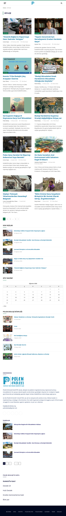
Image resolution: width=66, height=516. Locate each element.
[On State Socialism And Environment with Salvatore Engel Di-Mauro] (49, 144)
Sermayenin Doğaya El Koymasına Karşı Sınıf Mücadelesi (17, 117)
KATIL (14, 511)
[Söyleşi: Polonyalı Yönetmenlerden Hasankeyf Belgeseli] (17, 183)
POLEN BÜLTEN (29, 511)
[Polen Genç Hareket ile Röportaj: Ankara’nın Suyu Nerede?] (17, 144)
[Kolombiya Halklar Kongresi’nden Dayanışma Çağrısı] (7, 233)
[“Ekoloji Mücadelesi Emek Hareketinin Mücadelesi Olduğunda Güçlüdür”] (49, 66)
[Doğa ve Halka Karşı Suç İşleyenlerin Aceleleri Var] (7, 261)
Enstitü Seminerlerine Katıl (13, 495)
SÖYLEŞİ (5, 33)
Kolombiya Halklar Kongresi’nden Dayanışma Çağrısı (29, 231)
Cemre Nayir (6, 42)
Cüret (15, 326)
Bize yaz (6, 499)
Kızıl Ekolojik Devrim (20, 345)
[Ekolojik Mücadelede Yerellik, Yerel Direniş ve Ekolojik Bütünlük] (7, 242)
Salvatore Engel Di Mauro (41, 162)
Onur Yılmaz (6, 81)
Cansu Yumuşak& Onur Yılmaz (10, 201)
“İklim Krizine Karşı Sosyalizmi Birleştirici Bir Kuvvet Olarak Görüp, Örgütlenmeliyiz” (47, 196)
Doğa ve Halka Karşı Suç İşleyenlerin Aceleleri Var (28, 258)
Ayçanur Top (37, 44)
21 (41, 297)
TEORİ (53, 511)
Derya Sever (37, 201)
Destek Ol (7, 486)
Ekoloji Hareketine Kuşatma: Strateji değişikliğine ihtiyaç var (48, 117)
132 (16, 463)
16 (58, 294)
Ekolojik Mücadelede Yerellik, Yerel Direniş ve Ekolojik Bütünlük (33, 240)
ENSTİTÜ (20, 511)
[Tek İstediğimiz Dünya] (7, 338)
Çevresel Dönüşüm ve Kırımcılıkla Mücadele (27, 249)
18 (15, 297)
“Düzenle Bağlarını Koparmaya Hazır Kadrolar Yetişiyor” (16, 38)
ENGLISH (59, 511)
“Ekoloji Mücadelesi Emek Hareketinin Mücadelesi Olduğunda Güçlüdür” (45, 78)
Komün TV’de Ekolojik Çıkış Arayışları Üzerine (14, 77)
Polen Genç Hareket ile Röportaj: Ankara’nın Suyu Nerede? (17, 156)
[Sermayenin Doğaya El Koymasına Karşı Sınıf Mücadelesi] (17, 105)
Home (4, 8)
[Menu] (5, 3)
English (37, 151)
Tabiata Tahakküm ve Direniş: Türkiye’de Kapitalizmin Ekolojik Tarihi (34, 317)
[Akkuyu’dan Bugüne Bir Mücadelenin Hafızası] (7, 426)
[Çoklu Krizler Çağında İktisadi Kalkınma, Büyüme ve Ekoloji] (7, 356)
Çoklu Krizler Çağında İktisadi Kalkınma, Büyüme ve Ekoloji (31, 354)
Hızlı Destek (7, 490)
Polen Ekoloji (38, 83)
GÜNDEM (37, 72)
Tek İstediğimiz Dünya (20, 335)
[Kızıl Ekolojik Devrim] (7, 347)
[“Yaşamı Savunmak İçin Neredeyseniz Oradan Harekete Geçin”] (49, 26)
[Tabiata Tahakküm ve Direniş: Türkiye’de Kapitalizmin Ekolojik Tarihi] (7, 319)
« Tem (4, 306)
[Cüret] (7, 328)
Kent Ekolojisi (7, 151)
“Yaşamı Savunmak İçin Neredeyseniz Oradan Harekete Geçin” (48, 39)
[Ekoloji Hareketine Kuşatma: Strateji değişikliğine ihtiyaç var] (49, 105)
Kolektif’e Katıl (9, 481)
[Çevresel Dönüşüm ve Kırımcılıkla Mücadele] (7, 251)
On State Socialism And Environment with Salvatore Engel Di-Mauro (46, 157)
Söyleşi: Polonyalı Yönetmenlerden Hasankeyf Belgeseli (15, 196)
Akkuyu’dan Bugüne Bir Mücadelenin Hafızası (27, 424)
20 (33, 297)
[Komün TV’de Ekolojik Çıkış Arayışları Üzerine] (17, 66)
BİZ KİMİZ (8, 511)
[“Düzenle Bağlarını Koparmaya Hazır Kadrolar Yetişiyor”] (17, 26)
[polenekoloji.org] (33, 3)
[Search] (61, 3)
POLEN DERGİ (38, 511)
